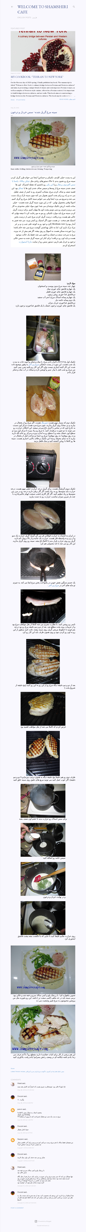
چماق (20, 188)
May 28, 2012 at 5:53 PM (25, 1103)
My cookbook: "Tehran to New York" (37, 77)
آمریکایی (28, 1071)
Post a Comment (17, 1208)
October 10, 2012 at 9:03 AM (26, 1186)
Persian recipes (20, 1071)
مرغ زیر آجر (34, 364)
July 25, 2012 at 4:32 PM (25, 1120)
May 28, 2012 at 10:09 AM (25, 1090)
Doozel (20, 1096)
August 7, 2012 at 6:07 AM (25, 1161)
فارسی (34, 18)
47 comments (20, 100)
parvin (19, 1109)
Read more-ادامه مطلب (67, 99)
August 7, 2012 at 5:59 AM (25, 1148)
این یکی (49, 184)
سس (62, 1071)
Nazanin (20, 1139)
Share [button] (12, 100)
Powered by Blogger (44, 1221)
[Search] (74, 6)
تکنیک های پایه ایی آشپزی (54, 1071)
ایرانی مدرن (34, 1071)
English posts (24, 18)
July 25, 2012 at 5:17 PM (24, 1133)
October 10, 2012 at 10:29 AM (26, 1203)
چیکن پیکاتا (25, 181)
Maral (19, 1083)
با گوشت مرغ (42, 1071)
